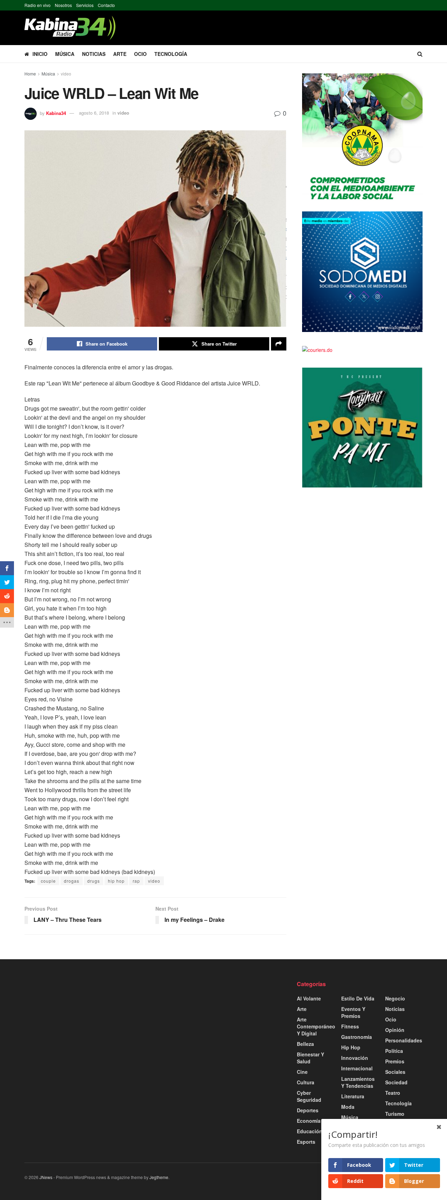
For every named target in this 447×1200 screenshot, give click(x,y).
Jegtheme (158, 1177)
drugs (93, 881)
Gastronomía (356, 1036)
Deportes (307, 1110)
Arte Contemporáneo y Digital (316, 1026)
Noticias (93, 53)
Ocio (140, 53)
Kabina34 (56, 112)
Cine (302, 1071)
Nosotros (63, 5)
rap (136, 881)
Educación (309, 1131)
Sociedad (396, 1082)
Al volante (309, 998)
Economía (309, 1120)
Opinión (394, 1029)
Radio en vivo (37, 5)
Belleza (305, 1043)
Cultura (305, 1082)
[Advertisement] (87, 1029)
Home (30, 74)
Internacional (357, 1068)
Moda (347, 1106)
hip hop (116, 881)
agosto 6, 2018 (94, 112)
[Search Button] (420, 54)
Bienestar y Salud (310, 1058)
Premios (394, 1061)
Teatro (392, 1092)
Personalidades (403, 1040)
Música (64, 53)
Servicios (85, 5)
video (66, 74)
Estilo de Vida (357, 998)
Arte (119, 53)
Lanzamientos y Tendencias (358, 1082)
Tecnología (170, 53)
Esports (306, 1141)
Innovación (354, 1057)
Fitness (350, 1026)
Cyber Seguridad (309, 1096)
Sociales (395, 1071)
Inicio (39, 53)
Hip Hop (350, 1047)
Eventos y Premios (353, 1012)
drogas (71, 881)
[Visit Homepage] (70, 28)
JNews (45, 1177)
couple (48, 881)
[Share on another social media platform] (278, 343)
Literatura (352, 1096)
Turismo (394, 1113)
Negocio (395, 998)
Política (394, 1050)
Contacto (106, 5)
